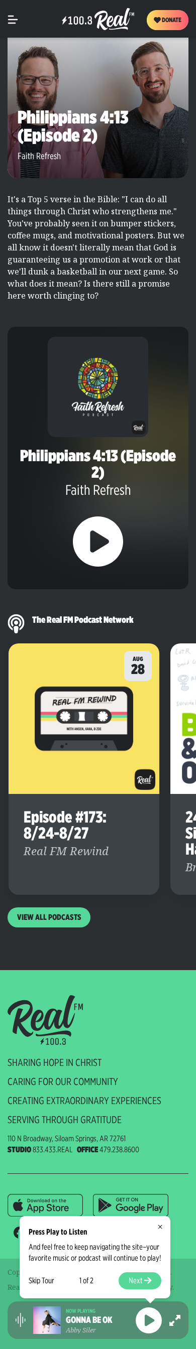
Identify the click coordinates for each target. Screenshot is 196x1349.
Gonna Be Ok (89, 1319)
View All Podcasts (49, 917)
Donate (171, 20)
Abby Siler (81, 1329)
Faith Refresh (39, 156)
